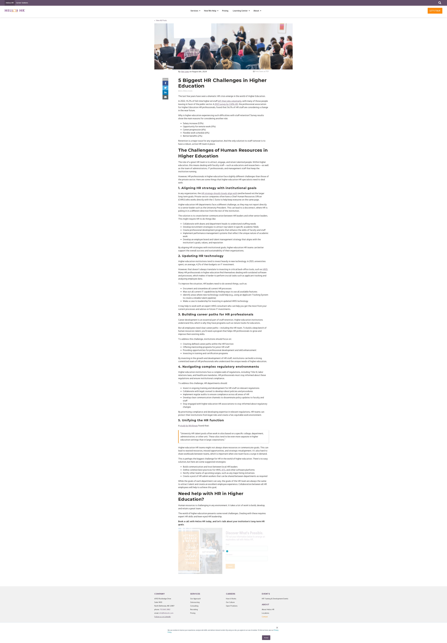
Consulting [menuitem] (194, 606)
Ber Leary (185, 71)
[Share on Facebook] (165, 83)
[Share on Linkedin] (165, 92)
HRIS (265, 269)
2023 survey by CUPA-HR (226, 104)
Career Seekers (22, 3)
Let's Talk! (435, 11)
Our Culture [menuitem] (230, 602)
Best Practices (185, 91)
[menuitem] (265, 617)
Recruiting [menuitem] (194, 609)
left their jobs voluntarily (229, 101)
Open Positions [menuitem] (231, 606)
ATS (223, 470)
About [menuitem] (256, 11)
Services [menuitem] (194, 11)
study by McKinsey (189, 425)
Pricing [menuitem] (225, 11)
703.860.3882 (165, 609)
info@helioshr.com (166, 613)
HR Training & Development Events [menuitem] (275, 599)
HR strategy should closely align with (219, 193)
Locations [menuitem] (265, 613)
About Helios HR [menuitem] (268, 609)
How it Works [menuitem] (231, 599)
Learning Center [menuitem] (240, 11)
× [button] (277, 627)
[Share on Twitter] (165, 87)
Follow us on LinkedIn (162, 617)
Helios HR (10, 3)
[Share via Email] (165, 97)
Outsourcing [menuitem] (195, 602)
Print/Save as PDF (262, 71)
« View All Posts (160, 20)
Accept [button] (266, 638)
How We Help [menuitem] (210, 11)
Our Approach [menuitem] (195, 599)
